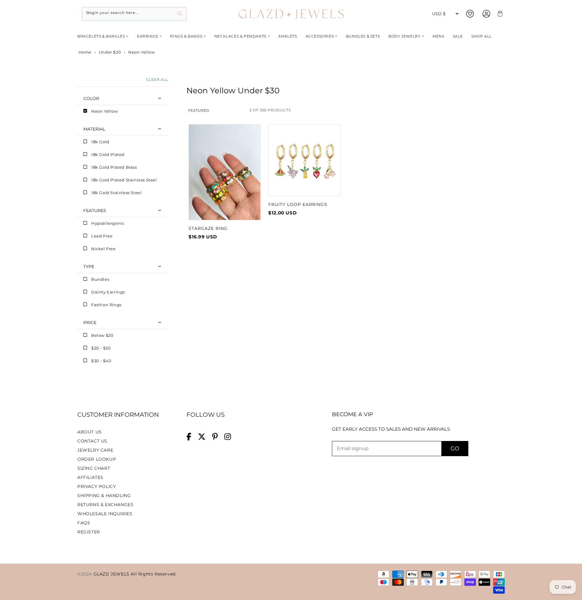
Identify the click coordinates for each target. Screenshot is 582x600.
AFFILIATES (90, 477)
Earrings (147, 36)
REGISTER (88, 532)
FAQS (83, 522)
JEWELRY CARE (95, 450)
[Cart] (499, 13)
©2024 (85, 574)
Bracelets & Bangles (101, 36)
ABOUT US (89, 432)
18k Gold (100, 141)
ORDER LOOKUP (96, 459)
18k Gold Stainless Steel (116, 192)
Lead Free (101, 236)
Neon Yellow (104, 111)
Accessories (320, 36)
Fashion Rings (106, 304)
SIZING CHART (93, 468)
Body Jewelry (404, 36)
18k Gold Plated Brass (114, 167)
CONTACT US (92, 441)
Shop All (481, 36)
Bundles (100, 279)
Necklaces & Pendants (240, 36)
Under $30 (110, 52)
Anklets (287, 36)
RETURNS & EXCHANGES (105, 504)
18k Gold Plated (108, 154)
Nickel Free (103, 248)
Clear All (157, 79)
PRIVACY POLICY (96, 486)
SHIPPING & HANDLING (104, 495)
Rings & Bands (186, 36)
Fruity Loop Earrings (297, 204)
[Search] (179, 14)
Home (84, 52)
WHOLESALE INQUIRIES (104, 513)
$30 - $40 (101, 360)
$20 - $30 (101, 348)
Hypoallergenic (107, 223)
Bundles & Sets (363, 36)
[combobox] (134, 14)
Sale (458, 36)
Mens (438, 36)
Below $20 (102, 335)
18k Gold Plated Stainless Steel (124, 179)
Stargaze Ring (208, 228)
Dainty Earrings (108, 292)
